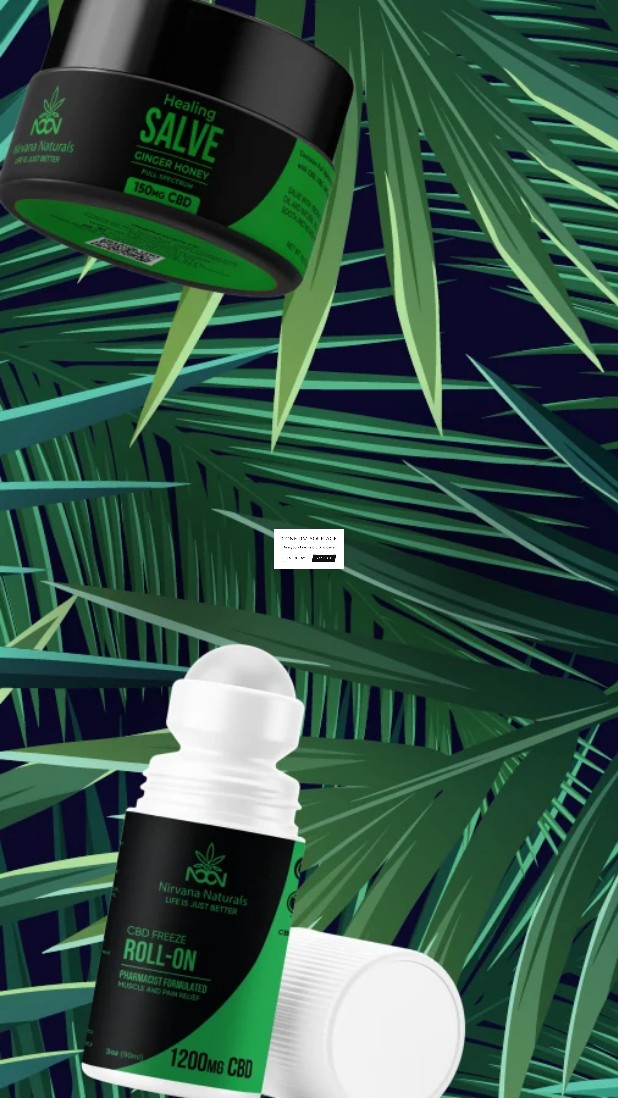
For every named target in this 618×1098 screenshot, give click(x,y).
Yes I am (324, 557)
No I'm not (296, 557)
